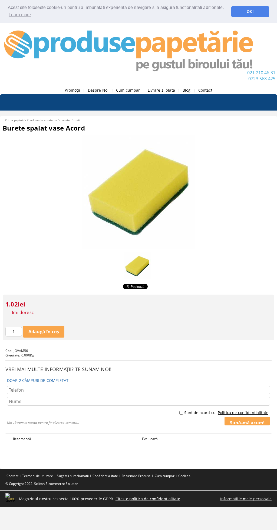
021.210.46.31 (261, 73)
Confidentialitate (105, 476)
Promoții (72, 90)
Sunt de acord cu (226, 412)
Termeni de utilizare (37, 476)
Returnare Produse (136, 476)
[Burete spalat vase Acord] (138, 247)
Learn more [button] (20, 14)
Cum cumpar (128, 90)
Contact (205, 90)
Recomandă (22, 438)
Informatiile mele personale (246, 498)
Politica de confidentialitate (243, 412)
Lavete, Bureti (70, 120)
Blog (187, 90)
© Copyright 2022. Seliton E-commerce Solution (41, 483)
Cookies (184, 476)
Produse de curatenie (42, 120)
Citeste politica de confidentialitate (148, 498)
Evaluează (150, 438)
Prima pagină (14, 120)
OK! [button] (250, 11)
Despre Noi (98, 90)
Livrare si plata (161, 90)
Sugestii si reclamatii (73, 476)
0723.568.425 (261, 79)
